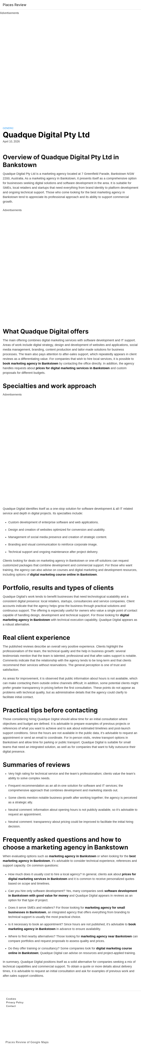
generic (8, 128)
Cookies (11, 998)
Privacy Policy (15, 1002)
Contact (11, 1006)
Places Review (14, 5)
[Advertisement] (70, 66)
